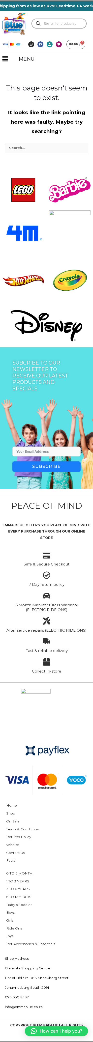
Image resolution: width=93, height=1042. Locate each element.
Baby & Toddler (19, 905)
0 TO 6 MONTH (19, 873)
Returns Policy (18, 837)
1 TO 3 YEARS (17, 881)
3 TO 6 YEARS (18, 889)
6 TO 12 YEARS (18, 897)
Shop (10, 813)
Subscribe (46, 466)
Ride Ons (14, 928)
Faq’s (10, 860)
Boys (10, 912)
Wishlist (12, 845)
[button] (5, 59)
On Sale (13, 821)
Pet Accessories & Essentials (30, 944)
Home (11, 805)
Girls (9, 920)
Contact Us (15, 853)
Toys (9, 936)
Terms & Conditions (22, 829)
